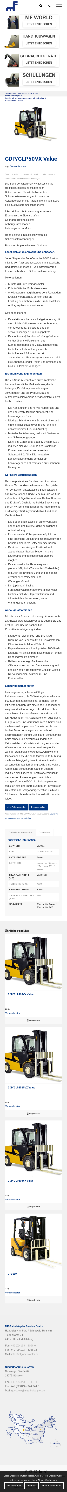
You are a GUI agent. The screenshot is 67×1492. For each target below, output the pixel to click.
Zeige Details (34, 1020)
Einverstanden (14, 1486)
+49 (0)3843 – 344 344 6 (25, 1382)
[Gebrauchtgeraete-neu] (32, 60)
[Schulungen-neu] (32, 80)
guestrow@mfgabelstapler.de (28, 1390)
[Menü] (57, 6)
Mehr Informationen (51, 1486)
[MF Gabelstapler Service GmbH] (28, 6)
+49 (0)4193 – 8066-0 (23, 1345)
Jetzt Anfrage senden (16, 807)
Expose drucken (38, 807)
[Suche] (39, 6)
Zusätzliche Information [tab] (20, 832)
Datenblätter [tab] (44, 832)
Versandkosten (18, 166)
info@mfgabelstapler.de (25, 1354)
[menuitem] (59, 6)
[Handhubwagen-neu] (32, 41)
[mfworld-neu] (32, 22)
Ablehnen (31, 1486)
